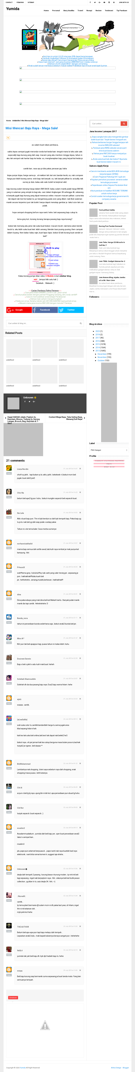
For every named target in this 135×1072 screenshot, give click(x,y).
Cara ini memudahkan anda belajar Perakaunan (46, 297)
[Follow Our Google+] (99, 2)
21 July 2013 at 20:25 (70, 567)
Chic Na (20, 493)
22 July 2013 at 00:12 (70, 719)
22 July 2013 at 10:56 (70, 868)
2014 (98, 347)
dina (19, 594)
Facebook (45, 310)
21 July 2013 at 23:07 (70, 678)
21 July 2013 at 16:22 (70, 492)
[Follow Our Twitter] (95, 2)
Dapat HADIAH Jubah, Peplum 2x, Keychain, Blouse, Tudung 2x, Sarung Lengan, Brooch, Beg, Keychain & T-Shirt (24, 420)
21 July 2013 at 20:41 (70, 594)
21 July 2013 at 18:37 (70, 543)
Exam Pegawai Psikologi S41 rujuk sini (109, 177)
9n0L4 (19, 950)
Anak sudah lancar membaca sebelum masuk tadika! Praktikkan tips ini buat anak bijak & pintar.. (68, 66)
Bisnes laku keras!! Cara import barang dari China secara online (68, 60)
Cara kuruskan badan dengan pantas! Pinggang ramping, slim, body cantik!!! (46, 295)
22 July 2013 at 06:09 (70, 787)
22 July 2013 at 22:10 (70, 950)
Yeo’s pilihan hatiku (107, 210)
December (102, 354)
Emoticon (13, 998)
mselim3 (21, 828)
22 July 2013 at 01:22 (70, 763)
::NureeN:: (21, 896)
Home (8, 121)
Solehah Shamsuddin (26, 679)
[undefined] (18, 348)
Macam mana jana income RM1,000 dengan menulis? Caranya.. (46, 303)
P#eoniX (21, 567)
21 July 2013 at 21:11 (70, 618)
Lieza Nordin (22, 469)
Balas (9, 473)
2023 (98, 331)
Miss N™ (20, 638)
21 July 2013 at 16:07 (70, 469)
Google (19, 310)
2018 (98, 334)
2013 (98, 351)
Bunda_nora (22, 618)
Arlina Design (116, 1068)
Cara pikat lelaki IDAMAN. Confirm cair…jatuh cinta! (46, 293)
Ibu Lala (20, 513)
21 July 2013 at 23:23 (70, 699)
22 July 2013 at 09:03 (70, 807)
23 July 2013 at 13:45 (70, 970)
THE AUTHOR (23, 927)
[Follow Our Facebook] (90, 2)
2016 (98, 341)
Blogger (126, 1068)
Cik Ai (19, 788)
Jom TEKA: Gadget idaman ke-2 (112, 261)
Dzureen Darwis (24, 659)
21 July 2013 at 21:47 (70, 638)
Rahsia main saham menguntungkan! (46, 299)
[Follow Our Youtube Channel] (104, 2)
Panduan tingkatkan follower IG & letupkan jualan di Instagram (68, 58)
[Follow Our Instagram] (109, 2)
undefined (10, 360)
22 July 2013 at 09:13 (70, 828)
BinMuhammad (23, 764)
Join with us (124, 2)
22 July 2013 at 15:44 (70, 896)
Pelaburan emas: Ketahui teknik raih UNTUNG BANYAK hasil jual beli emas (46, 301)
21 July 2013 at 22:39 (70, 658)
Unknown (28, 397)
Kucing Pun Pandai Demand (110, 226)
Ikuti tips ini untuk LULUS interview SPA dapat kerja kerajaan (68, 56)
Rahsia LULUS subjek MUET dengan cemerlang (68, 64)
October (101, 360)
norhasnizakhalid (24, 544)
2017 (98, 338)
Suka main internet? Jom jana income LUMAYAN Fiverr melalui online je (68, 62)
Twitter (71, 310)
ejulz (19, 699)
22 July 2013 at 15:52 (70, 926)
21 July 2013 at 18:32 (70, 512)
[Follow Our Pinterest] (114, 2)
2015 (98, 344)
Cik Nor (20, 808)
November (102, 357)
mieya (19, 971)
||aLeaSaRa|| (22, 720)
